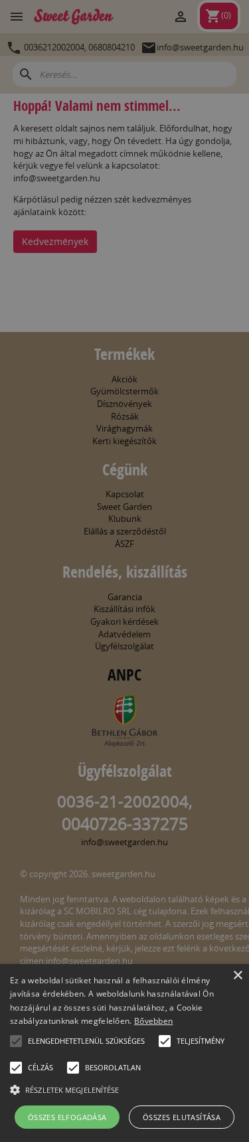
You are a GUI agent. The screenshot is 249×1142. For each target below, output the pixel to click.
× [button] (237, 976)
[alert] (124, 571)
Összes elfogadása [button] (67, 1117)
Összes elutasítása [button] (181, 1117)
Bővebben (153, 1020)
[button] (16, 1041)
